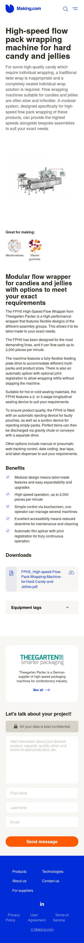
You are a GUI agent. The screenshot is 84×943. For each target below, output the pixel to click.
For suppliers (22, 890)
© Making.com (42, 929)
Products (19, 871)
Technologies (52, 871)
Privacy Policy (13, 917)
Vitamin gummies (34, 257)
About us (19, 880)
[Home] (23, 8)
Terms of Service (61, 917)
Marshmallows (15, 255)
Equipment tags (26, 607)
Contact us (50, 880)
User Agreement (36, 917)
